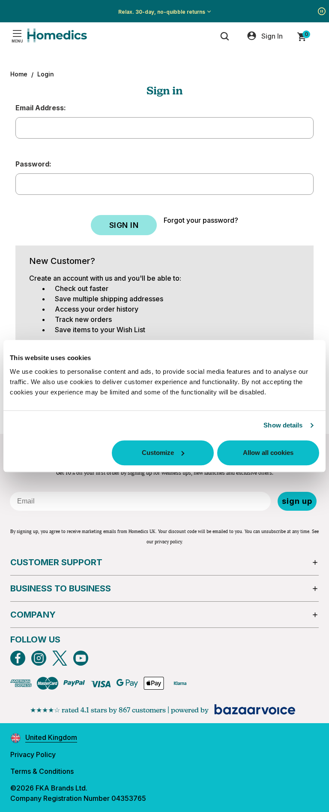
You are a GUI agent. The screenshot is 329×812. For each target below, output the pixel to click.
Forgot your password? (201, 220)
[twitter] (59, 658)
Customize (158, 452)
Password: (33, 164)
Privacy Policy (33, 754)
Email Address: (40, 107)
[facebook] (17, 658)
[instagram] (38, 658)
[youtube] (80, 658)
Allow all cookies (268, 452)
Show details (282, 425)
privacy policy (168, 542)
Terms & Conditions (42, 771)
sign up (297, 501)
